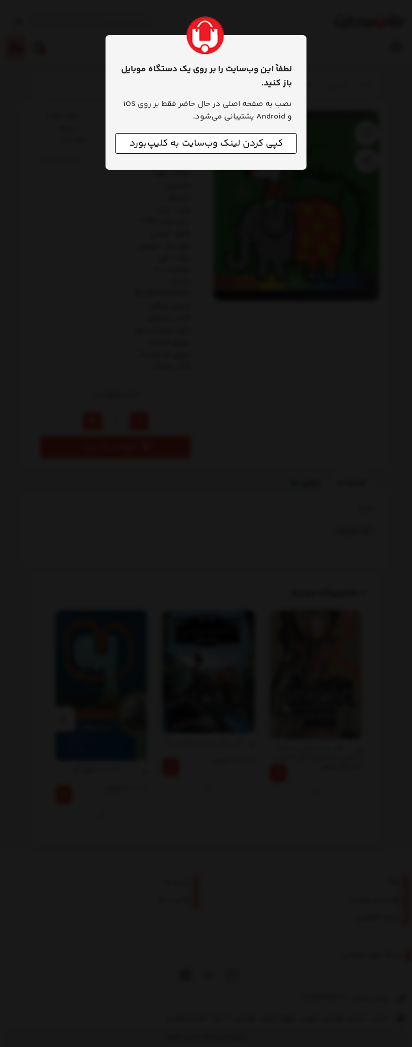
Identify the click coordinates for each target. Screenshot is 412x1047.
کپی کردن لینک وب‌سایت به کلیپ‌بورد (206, 143)
